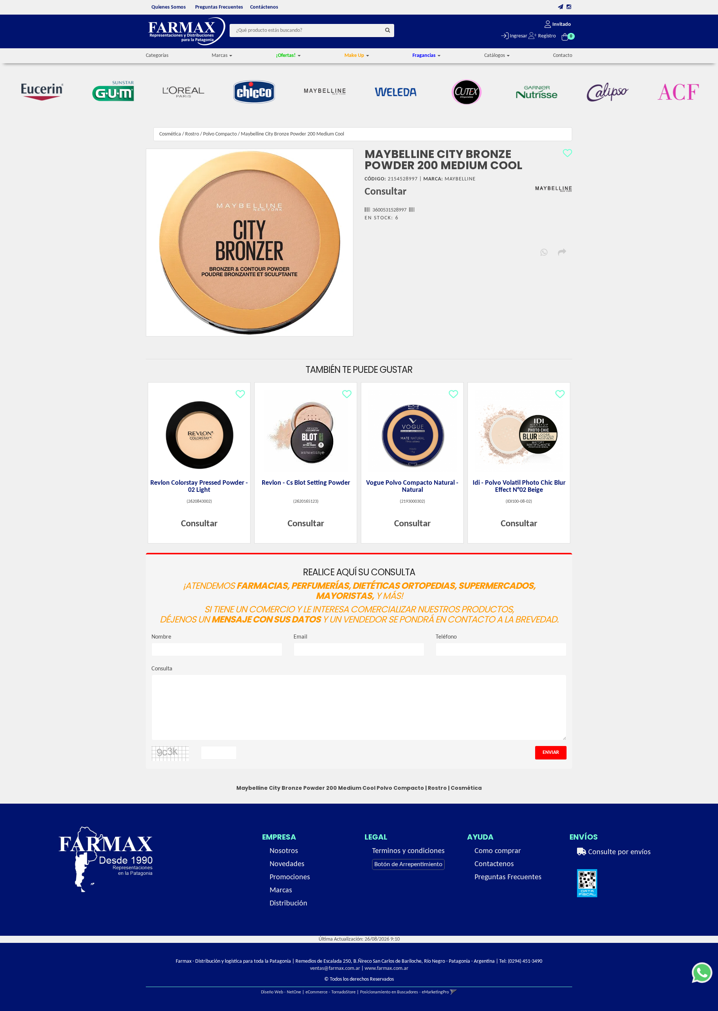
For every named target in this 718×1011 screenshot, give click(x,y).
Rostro (192, 134)
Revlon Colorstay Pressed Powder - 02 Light (199, 486)
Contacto (562, 55)
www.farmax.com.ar (386, 968)
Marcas (281, 890)
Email (300, 637)
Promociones (290, 877)
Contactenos (494, 864)
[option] (42, 92)
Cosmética (170, 134)
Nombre (161, 637)
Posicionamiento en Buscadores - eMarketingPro (404, 992)
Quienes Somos (168, 7)
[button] (560, 7)
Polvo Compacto (220, 134)
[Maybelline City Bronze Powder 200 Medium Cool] (249, 242)
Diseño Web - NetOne (281, 992)
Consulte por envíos (618, 852)
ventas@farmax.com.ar (335, 968)
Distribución (288, 903)
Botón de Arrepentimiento (408, 864)
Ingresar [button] (518, 36)
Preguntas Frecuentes (219, 7)
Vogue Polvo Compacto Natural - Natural (412, 486)
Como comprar (498, 851)
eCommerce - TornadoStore (331, 992)
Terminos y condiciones (408, 851)
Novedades (287, 864)
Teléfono (446, 637)
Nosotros (284, 851)
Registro (546, 36)
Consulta (161, 669)
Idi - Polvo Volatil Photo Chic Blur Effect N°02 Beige (519, 486)
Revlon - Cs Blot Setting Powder (306, 483)
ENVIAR (551, 752)
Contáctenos (264, 7)
